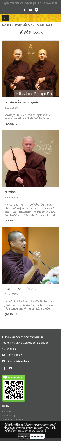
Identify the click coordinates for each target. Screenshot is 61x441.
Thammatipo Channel (12, 419)
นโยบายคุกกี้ (41, 430)
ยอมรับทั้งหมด (37, 436)
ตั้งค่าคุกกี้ (22, 436)
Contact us (8, 415)
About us (6, 411)
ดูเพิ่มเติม (9, 124)
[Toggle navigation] (57, 18)
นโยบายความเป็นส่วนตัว (21, 430)
